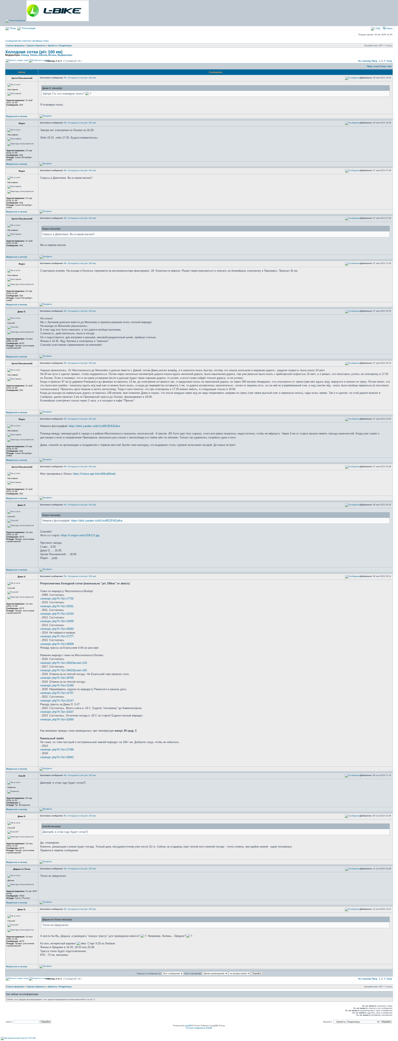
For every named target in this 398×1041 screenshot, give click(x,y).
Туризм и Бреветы (36, 45)
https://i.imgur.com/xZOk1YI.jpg (80, 535)
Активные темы (40, 41)
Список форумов (15, 45)
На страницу (364, 61)
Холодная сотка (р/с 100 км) (34, 52)
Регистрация (28, 28)
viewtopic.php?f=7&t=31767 (57, 692)
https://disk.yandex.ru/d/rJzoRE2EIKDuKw (94, 426)
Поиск (388, 28)
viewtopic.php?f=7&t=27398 (57, 749)
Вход (13, 28)
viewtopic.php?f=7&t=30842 (57, 757)
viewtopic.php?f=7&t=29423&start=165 (63, 670)
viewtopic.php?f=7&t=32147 (57, 700)
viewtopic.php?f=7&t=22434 (57, 613)
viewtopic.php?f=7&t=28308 (57, 644)
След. (389, 61)
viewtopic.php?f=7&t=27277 (57, 636)
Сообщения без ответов (17, 41)
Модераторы (65, 55)
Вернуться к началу (16, 116)
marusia (42, 55)
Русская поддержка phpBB (199, 1028)
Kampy (25, 55)
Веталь (52, 55)
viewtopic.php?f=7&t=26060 (57, 628)
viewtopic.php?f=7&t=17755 (57, 598)
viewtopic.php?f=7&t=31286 (57, 685)
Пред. (375, 61)
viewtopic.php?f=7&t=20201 (57, 606)
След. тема (386, 66)
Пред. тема (372, 66)
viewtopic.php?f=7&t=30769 (57, 677)
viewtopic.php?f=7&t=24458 (57, 621)
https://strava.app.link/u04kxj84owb (94, 473)
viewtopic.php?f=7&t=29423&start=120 (63, 662)
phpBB (188, 1025)
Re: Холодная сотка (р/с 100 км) (80, 78)
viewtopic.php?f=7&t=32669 (57, 719)
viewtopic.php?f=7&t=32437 (57, 711)
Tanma (33, 55)
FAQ (377, 28)
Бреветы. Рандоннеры (60, 45)
